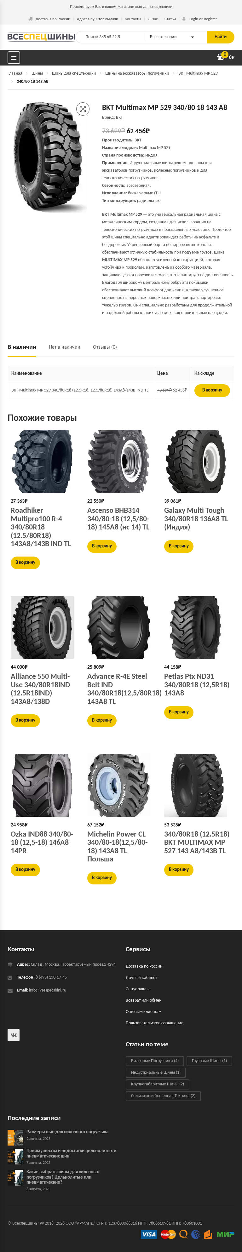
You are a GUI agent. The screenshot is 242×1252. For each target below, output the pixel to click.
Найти (221, 37)
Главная (15, 73)
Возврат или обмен (143, 1000)
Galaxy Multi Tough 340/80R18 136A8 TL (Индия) (196, 519)
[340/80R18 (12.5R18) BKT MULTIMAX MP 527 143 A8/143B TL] (197, 785)
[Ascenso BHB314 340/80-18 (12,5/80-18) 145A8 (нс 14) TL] (120, 461)
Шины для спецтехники (74, 73)
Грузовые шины (209, 1061)
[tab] (25, 350)
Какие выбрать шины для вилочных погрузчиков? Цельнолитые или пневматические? (62, 1177)
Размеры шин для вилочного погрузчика (67, 1132)
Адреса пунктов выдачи (97, 19)
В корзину (212, 390)
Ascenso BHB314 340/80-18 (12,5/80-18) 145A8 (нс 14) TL (118, 519)
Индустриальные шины (156, 1073)
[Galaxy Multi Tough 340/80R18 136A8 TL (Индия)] (197, 461)
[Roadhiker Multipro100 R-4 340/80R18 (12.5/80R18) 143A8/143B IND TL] (44, 461)
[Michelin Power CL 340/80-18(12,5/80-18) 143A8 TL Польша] (120, 785)
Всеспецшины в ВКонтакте (14, 1035)
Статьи (170, 19)
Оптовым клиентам (143, 1012)
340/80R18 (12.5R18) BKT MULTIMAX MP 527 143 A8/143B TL (196, 843)
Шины (37, 73)
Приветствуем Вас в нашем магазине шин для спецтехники (121, 7)
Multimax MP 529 (154, 148)
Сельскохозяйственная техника (163, 1096)
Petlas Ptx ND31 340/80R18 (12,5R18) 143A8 (196, 685)
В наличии (22, 347)
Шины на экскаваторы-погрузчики (137, 73)
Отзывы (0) (105, 347)
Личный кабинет (141, 978)
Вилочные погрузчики (155, 1061)
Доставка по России (53, 19)
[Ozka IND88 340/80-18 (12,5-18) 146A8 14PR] (44, 785)
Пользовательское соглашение (154, 1023)
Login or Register (202, 19)
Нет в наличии (64, 347)
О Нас (153, 19)
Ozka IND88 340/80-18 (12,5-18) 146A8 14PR (42, 843)
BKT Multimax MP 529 (198, 73)
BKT (138, 140)
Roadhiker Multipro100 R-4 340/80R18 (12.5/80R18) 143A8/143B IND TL (41, 527)
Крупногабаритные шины (157, 1084)
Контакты (133, 19)
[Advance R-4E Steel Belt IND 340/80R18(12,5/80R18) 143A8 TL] (120, 627)
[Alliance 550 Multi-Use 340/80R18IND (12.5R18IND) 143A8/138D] (44, 627)
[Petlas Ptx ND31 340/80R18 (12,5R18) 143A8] (197, 627)
